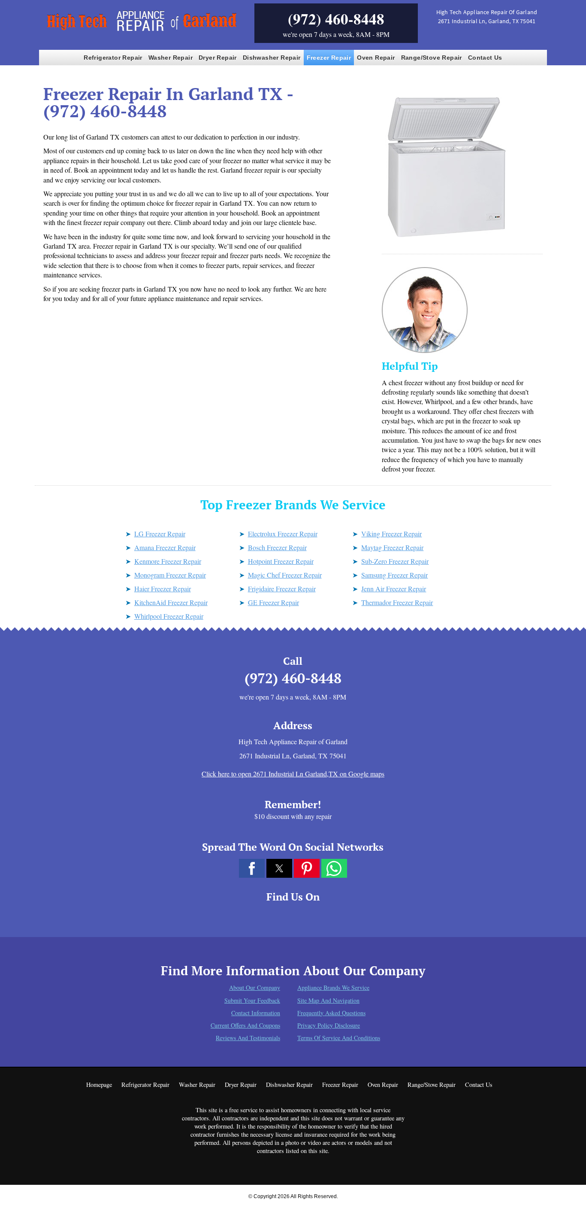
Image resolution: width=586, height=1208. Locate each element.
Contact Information (255, 1013)
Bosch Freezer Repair (277, 547)
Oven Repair (376, 57)
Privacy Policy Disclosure (328, 1025)
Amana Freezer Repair (165, 547)
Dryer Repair (218, 57)
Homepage (99, 1084)
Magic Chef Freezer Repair (285, 574)
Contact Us (485, 57)
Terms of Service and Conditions (338, 1038)
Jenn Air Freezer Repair (393, 588)
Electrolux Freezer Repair (282, 533)
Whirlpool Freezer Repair (168, 616)
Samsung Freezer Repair (394, 574)
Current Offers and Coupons (245, 1025)
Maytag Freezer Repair (392, 547)
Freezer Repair (329, 57)
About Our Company (254, 987)
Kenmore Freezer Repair (167, 561)
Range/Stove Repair (431, 57)
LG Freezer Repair (159, 533)
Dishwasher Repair (272, 57)
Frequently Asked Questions (331, 1013)
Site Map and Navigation (328, 1000)
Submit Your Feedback (252, 1000)
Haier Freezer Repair (162, 588)
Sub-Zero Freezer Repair (395, 561)
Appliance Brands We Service (333, 987)
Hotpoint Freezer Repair (281, 561)
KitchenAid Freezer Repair (171, 602)
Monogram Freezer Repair (170, 574)
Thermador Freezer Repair (397, 602)
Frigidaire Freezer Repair (282, 588)
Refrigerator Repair (113, 57)
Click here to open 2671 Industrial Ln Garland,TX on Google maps (293, 773)
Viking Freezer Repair (391, 533)
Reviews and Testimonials (248, 1038)
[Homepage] (139, 31)
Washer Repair (170, 57)
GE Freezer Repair (273, 602)
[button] (252, 868)
